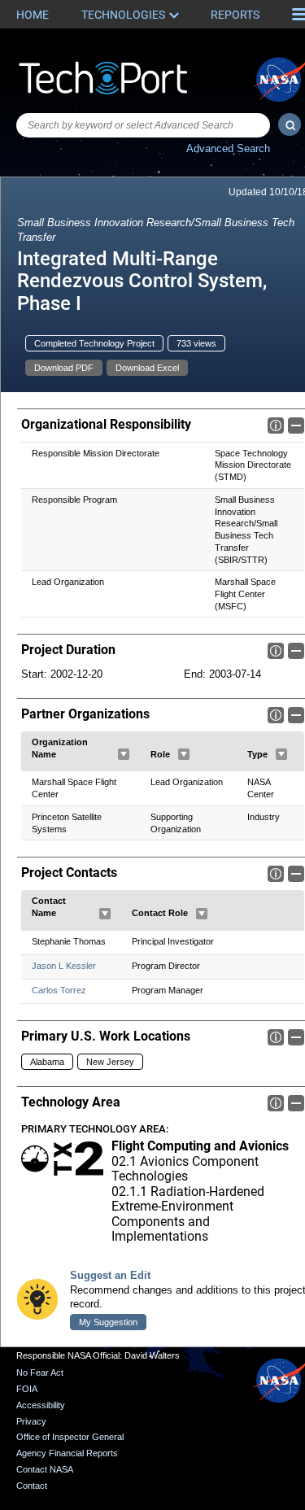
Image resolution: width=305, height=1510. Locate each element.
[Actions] (123, 754)
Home (32, 14)
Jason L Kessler (64, 966)
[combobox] (143, 125)
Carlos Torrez (59, 990)
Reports (235, 14)
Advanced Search (228, 148)
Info (276, 425)
